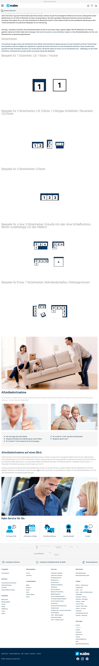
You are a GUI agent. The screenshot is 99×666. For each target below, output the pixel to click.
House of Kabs (79, 604)
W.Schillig (28, 575)
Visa (72, 547)
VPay (77, 547)
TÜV (49, 554)
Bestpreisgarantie (55, 594)
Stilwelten (4, 596)
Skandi (3, 613)
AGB (77, 641)
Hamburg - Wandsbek (81, 599)
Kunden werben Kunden (57, 601)
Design (3, 606)
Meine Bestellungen (81, 573)
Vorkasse (45, 547)
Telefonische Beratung (57, 585)
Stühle (27, 597)
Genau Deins (54, 603)
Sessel (27, 590)
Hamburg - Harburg (81, 597)
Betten (27, 585)
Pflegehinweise (55, 608)
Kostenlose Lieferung (56, 575)
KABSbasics (4, 609)
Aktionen (4, 579)
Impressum (79, 632)
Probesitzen (54, 587)
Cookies (78, 637)
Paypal (25, 547)
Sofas (27, 592)
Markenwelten (30, 569)
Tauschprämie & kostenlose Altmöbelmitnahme (8, 584)
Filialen (78, 581)
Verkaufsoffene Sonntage (8, 590)
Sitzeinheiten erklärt (56, 617)
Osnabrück (79, 611)
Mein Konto (79, 569)
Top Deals (4, 587)
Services (54, 569)
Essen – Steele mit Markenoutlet (84, 592)
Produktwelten (31, 581)
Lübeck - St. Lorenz (81, 608)
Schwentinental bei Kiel (82, 613)
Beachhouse (4, 599)
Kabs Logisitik (39, 554)
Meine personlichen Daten (82, 575)
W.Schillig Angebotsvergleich (58, 599)
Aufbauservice (54, 580)
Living (3, 611)
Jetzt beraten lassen (50, 1)
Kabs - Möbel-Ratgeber (57, 615)
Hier (38, 470)
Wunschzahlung (55, 589)
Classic (3, 604)
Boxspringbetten (5, 602)
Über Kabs (79, 621)
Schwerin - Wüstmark (81, 615)
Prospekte (4, 569)
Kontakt (78, 630)
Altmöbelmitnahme (56, 578)
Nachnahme (60, 547)
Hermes (59, 554)
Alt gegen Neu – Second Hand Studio (61, 610)
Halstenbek (79, 594)
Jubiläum (78, 627)
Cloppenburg (79, 587)
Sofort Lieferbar (30, 594)
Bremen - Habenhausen (82, 585)
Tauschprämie (5, 573)
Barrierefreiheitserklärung (82, 644)
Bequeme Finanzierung (57, 592)
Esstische (28, 587)
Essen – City (79, 590)
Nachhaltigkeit (55, 612)
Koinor (28, 573)
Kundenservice (55, 582)
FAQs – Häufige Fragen (57, 619)
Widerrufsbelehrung (81, 639)
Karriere (78, 625)
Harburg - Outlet (80, 601)
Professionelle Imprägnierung (58, 606)
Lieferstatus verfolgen (56, 573)
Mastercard (35, 547)
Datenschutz (79, 634)
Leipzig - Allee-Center (81, 606)
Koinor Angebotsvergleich (58, 596)
